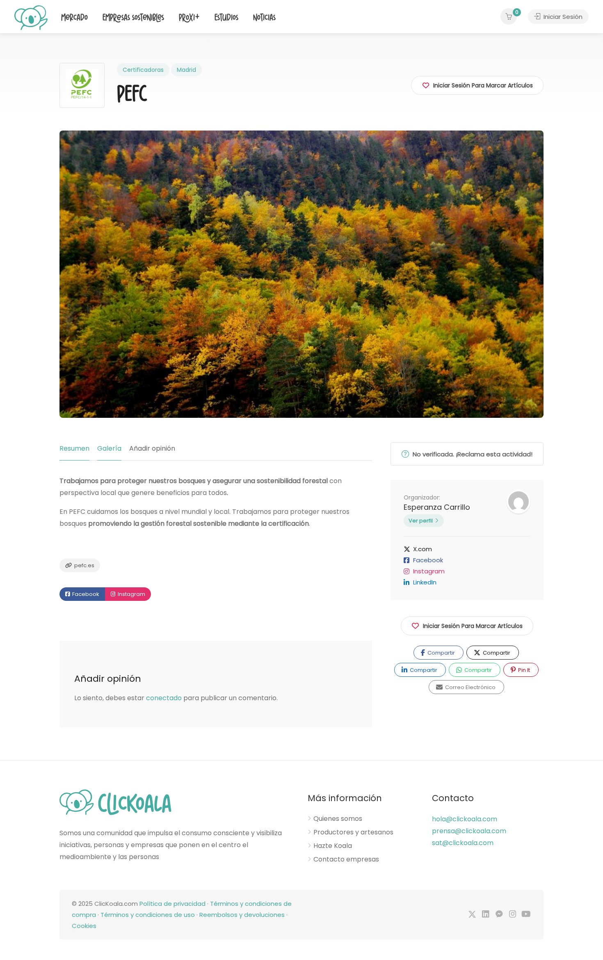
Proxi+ (189, 18)
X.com (422, 549)
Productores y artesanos (353, 832)
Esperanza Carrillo (437, 507)
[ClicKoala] (31, 17)
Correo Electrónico (470, 687)
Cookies (84, 925)
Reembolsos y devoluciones (242, 914)
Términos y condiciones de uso (147, 914)
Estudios (226, 18)
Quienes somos (337, 818)
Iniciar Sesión (562, 16)
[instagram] (512, 915)
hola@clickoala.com (464, 819)
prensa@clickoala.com (469, 831)
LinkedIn (424, 582)
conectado (164, 698)
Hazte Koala (332, 845)
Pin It (523, 670)
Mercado (74, 18)
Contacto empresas (346, 859)
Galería (109, 448)
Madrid (186, 70)
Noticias (264, 18)
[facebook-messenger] (499, 915)
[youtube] (526, 915)
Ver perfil (421, 521)
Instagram (130, 594)
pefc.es (83, 565)
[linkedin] (485, 915)
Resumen (74, 448)
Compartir (440, 653)
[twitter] (472, 915)
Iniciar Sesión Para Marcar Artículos (473, 626)
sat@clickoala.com (462, 843)
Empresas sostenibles (133, 18)
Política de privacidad (172, 903)
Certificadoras (143, 70)
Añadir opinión (152, 448)
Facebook (85, 594)
